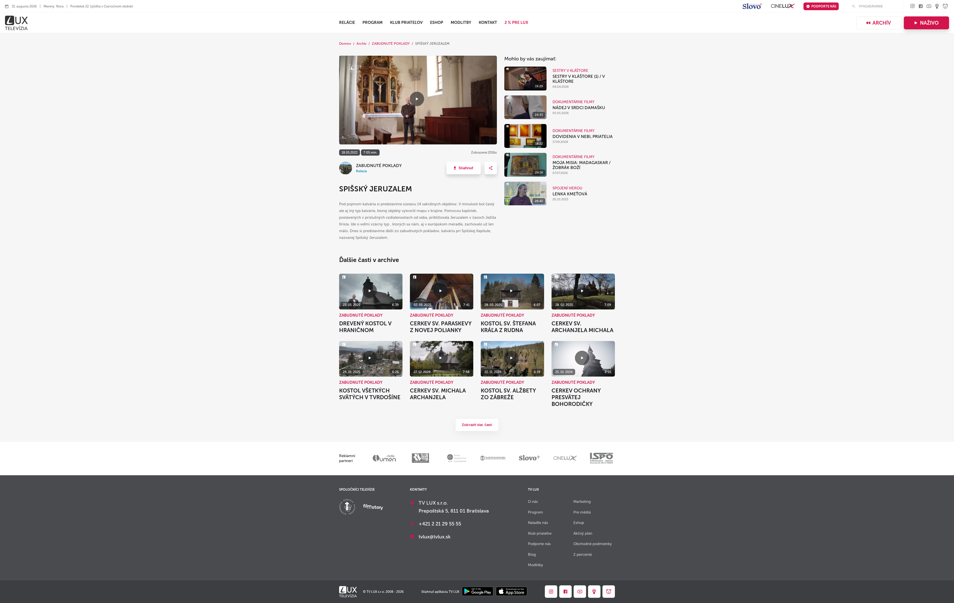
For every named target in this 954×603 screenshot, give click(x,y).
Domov (345, 44)
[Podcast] (937, 6)
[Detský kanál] (945, 6)
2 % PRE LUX (516, 22)
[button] (463, 168)
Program (372, 22)
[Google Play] (477, 592)
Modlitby (461, 22)
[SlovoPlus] (752, 6)
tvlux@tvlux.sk (435, 537)
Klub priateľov (406, 22)
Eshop (578, 522)
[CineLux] (782, 6)
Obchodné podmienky (592, 544)
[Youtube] (929, 6)
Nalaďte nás (538, 522)
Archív (882, 23)
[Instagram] (912, 6)
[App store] (511, 592)
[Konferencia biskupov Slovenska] (347, 507)
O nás (533, 501)
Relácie (347, 22)
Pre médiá (582, 512)
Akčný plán (582, 533)
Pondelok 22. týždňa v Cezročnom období (101, 6)
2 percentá (582, 554)
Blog (532, 554)
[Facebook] (920, 6)
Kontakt (488, 22)
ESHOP (436, 22)
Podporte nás (823, 6)
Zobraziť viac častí (477, 425)
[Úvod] (16, 23)
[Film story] (373, 507)
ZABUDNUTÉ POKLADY (391, 44)
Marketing (582, 501)
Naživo (929, 23)
